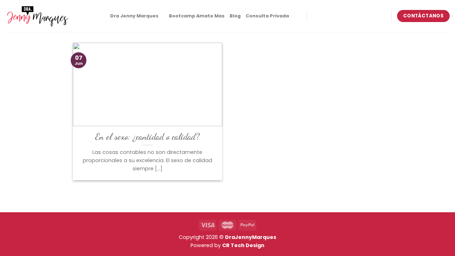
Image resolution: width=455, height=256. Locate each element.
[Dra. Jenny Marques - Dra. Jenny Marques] (37, 16)
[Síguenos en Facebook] (314, 16)
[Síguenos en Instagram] (323, 16)
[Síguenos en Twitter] (342, 16)
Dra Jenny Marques (134, 16)
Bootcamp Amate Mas (197, 16)
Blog (235, 16)
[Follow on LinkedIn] (360, 16)
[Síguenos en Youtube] (370, 16)
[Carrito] (297, 16)
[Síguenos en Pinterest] (351, 16)
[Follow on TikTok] (332, 16)
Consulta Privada (267, 16)
